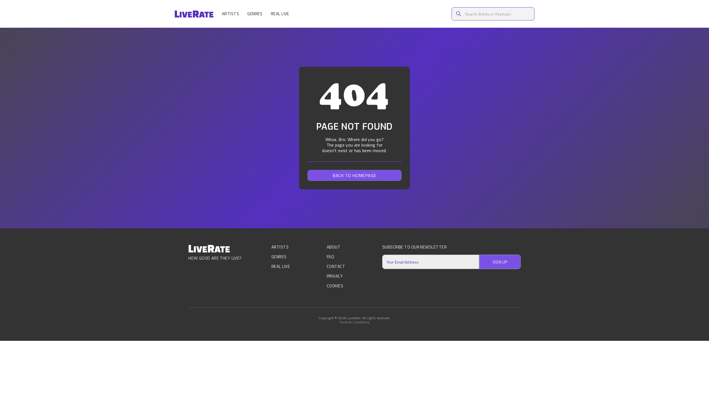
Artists (230, 14)
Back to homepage (354, 175)
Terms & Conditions (354, 322)
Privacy (335, 276)
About (333, 247)
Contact (336, 266)
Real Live (280, 14)
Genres (255, 14)
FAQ (330, 257)
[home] (194, 14)
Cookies (335, 286)
